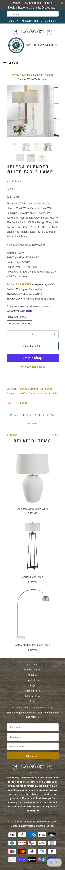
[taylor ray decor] (32, 46)
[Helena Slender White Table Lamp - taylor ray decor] (35, 111)
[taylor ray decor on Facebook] (16, 32)
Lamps (23, 403)
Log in (14, 21)
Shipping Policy (32, 690)
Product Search (32, 669)
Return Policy (32, 695)
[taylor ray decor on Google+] (24, 32)
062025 (24, 393)
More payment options (32, 366)
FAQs (32, 685)
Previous (13, 434)
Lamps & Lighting (29, 388)
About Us (33, 674)
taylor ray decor (24, 821)
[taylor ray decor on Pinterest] (32, 32)
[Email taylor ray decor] (49, 32)
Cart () (31, 21)
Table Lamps (45, 388)
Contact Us (33, 680)
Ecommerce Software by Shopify (37, 826)
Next (54, 434)
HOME (32, 701)
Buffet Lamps (35, 393)
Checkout (48, 21)
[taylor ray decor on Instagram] (40, 32)
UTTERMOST (15, 180)
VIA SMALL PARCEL (19, 323)
